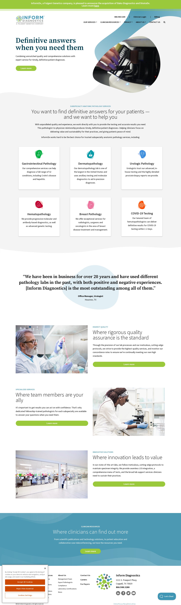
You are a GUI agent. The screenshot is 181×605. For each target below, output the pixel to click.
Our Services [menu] (89, 22)
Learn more (26, 68)
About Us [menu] (140, 22)
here (96, 5)
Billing (157, 17)
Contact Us (154, 22)
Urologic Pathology (142, 163)
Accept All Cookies (25, 582)
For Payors (85, 584)
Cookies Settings (25, 595)
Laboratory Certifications (67, 589)
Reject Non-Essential (24, 589)
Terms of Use (131, 604)
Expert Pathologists (65, 582)
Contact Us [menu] (85, 575)
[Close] (45, 568)
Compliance (62, 585)
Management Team (65, 579)
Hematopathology (39, 214)
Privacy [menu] (127, 22)
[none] (118, 593)
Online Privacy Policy (120, 604)
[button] (163, 22)
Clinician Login (139, 17)
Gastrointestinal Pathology (39, 163)
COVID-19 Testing (142, 213)
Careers (83, 579)
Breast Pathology (90, 214)
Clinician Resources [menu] (109, 22)
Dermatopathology (90, 163)
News (60, 592)
